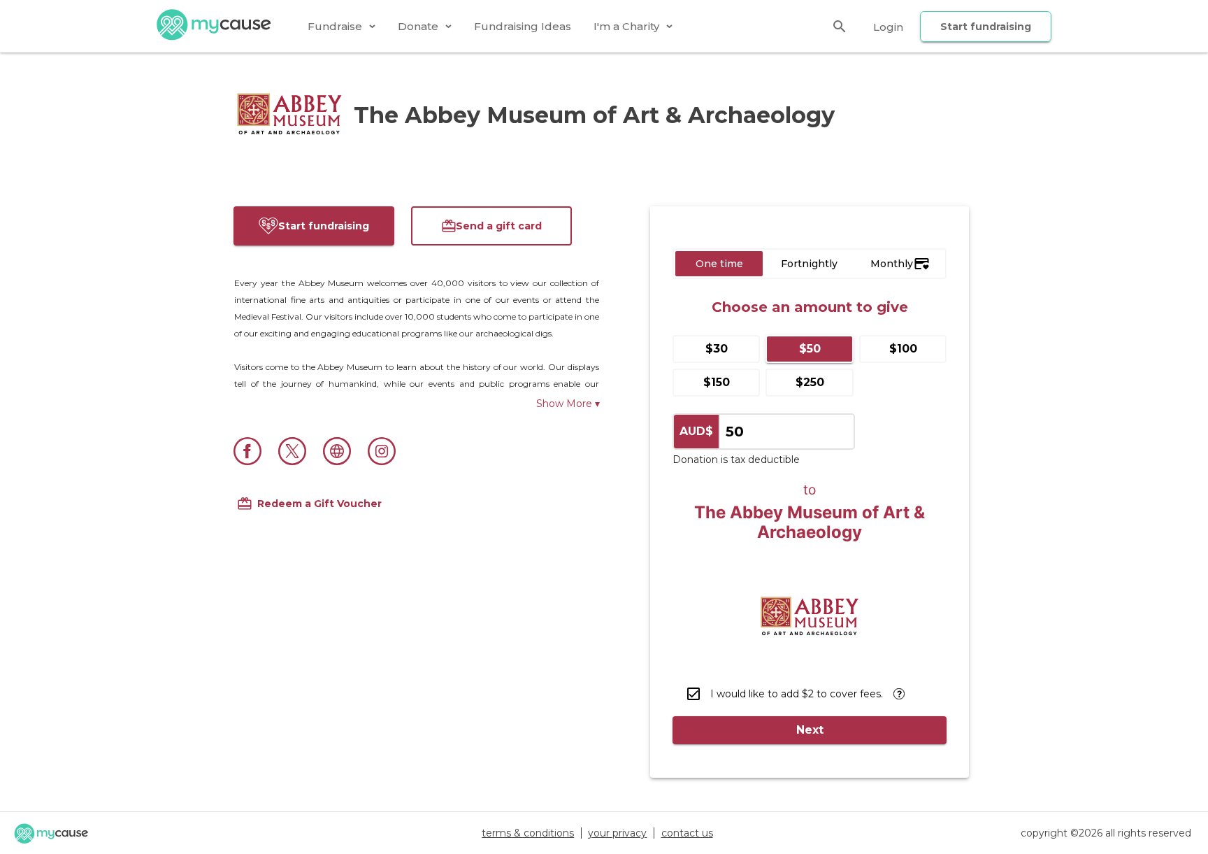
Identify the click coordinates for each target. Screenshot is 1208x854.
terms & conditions (528, 833)
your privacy (617, 833)
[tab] (341, 26)
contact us (687, 833)
